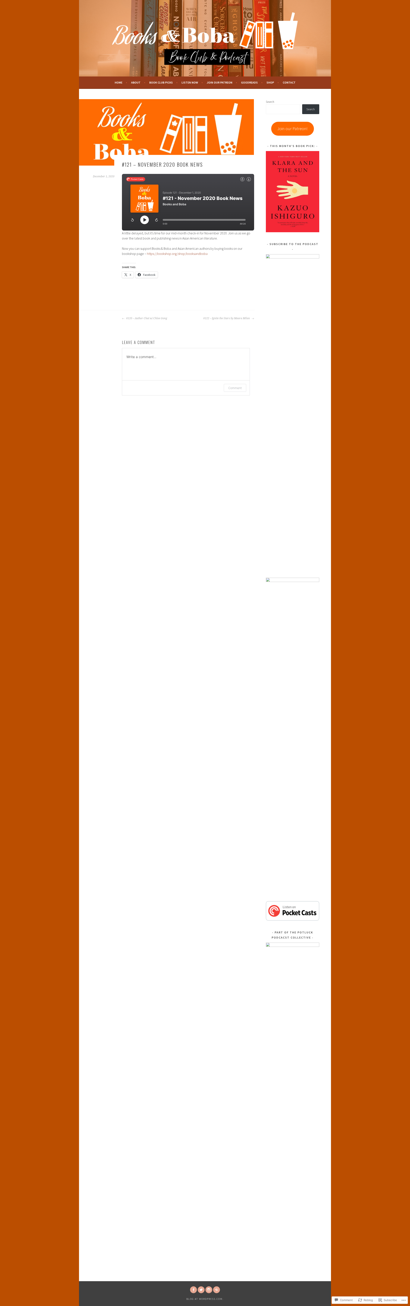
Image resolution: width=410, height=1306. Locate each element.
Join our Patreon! (292, 128)
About (136, 82)
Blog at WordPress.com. (205, 1298)
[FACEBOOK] (193, 1289)
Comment (235, 388)
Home (118, 82)
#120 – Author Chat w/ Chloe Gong (146, 318)
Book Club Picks (161, 82)
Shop (270, 82)
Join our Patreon (219, 82)
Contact (289, 82)
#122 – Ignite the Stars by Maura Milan (226, 318)
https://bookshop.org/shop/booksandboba (177, 253)
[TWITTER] (201, 1289)
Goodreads (249, 82)
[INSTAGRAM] (208, 1289)
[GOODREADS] (216, 1289)
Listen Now (190, 82)
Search (270, 102)
